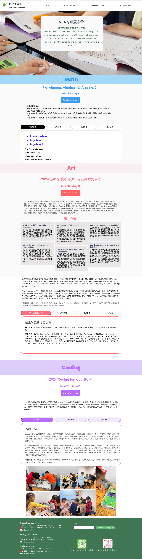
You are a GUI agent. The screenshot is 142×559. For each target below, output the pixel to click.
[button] (70, 5)
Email (76, 523)
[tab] (33, 127)
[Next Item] (112, 491)
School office (29, 553)
